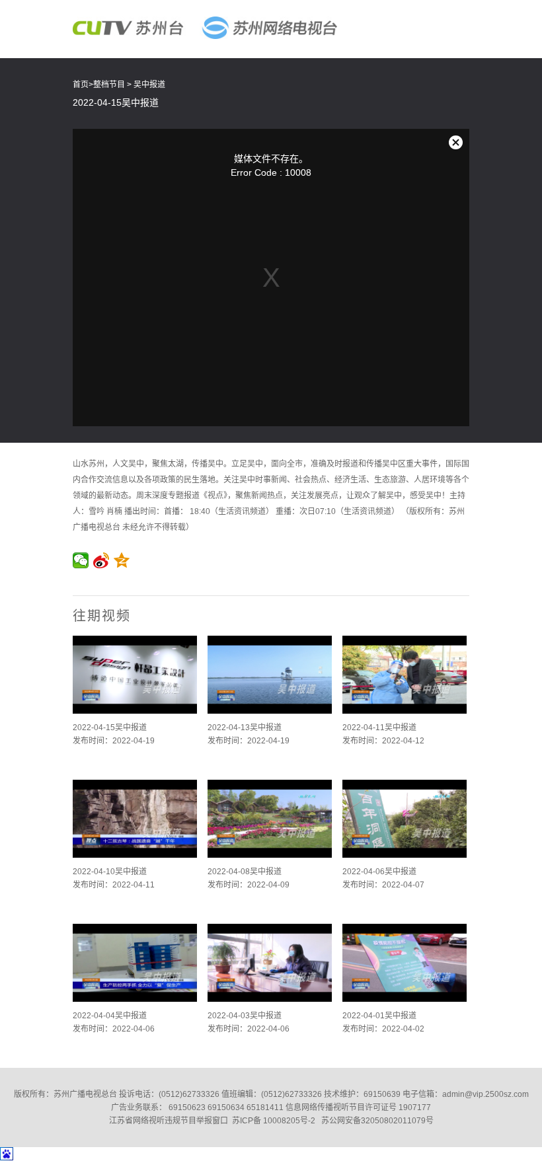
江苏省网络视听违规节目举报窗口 (168, 1120)
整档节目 (109, 84)
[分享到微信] (81, 560)
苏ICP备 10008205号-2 (273, 1120)
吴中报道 (149, 84)
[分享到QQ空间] (122, 560)
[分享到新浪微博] (101, 560)
